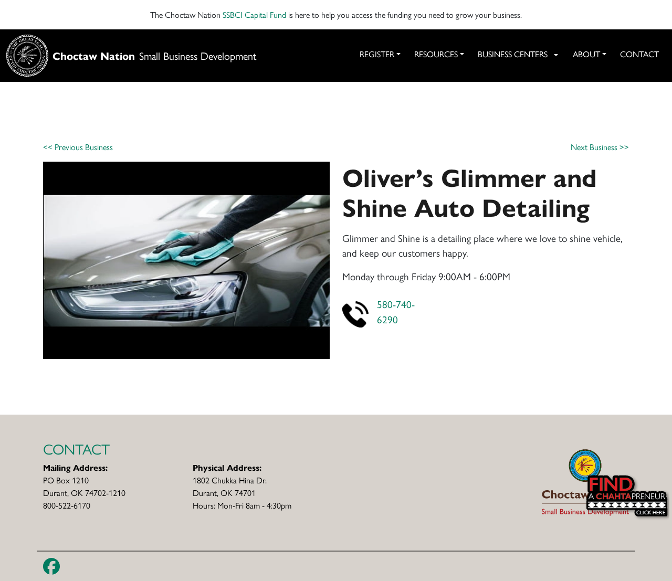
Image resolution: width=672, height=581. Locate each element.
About (586, 54)
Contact (639, 54)
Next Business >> (600, 147)
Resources (436, 54)
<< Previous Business (78, 147)
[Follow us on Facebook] (51, 566)
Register (377, 54)
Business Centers (513, 54)
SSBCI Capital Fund (254, 14)
